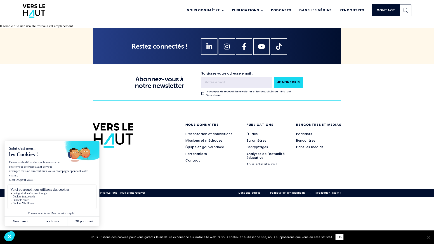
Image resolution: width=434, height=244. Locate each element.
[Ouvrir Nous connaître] (223, 10)
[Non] (428, 237)
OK (339, 237)
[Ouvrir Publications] (262, 10)
